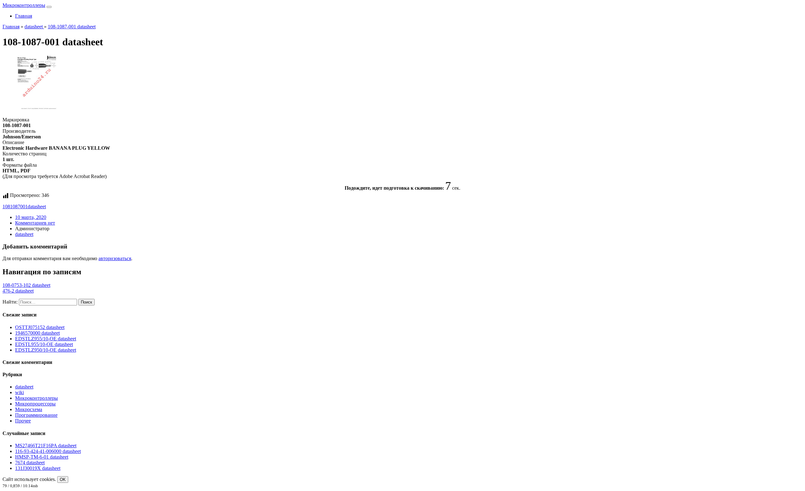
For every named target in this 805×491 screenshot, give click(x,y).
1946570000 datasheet (37, 333)
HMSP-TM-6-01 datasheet (41, 457)
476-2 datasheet (18, 290)
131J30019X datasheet (37, 468)
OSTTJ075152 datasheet (39, 327)
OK (63, 479)
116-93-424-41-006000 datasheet (48, 451)
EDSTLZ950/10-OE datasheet (45, 350)
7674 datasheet (30, 462)
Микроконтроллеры (24, 5)
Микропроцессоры (35, 403)
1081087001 (15, 206)
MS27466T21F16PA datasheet (45, 445)
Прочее (23, 420)
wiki (19, 392)
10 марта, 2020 (30, 217)
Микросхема (28, 409)
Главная (23, 16)
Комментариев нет (35, 223)
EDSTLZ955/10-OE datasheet (45, 338)
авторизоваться (114, 258)
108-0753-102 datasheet (26, 285)
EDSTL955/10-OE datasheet (44, 344)
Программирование (36, 415)
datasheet (37, 206)
